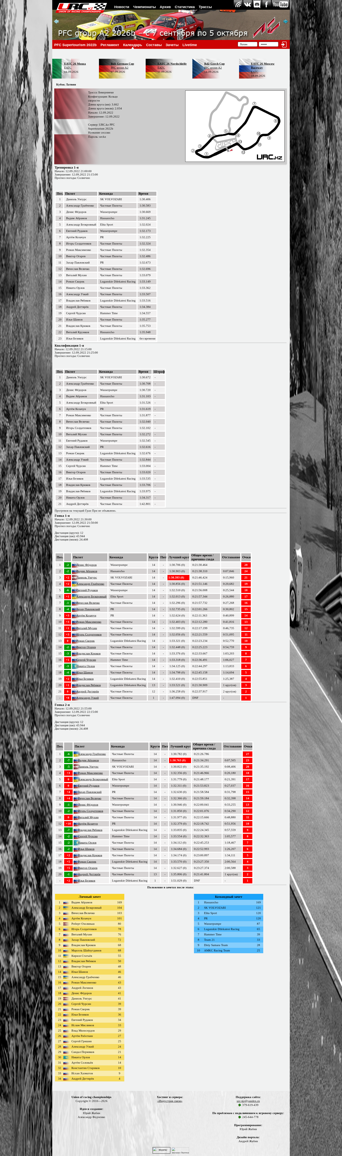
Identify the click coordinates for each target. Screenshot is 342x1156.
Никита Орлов (85, 666)
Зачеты (172, 45)
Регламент (110, 45)
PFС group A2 (119, 67)
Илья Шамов (84, 672)
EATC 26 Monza (75, 63)
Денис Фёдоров (86, 564)
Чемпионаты (144, 7)
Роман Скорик (85, 640)
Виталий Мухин (86, 628)
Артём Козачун (86, 615)
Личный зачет (90, 897)
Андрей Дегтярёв (87, 691)
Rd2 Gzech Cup (214, 63)
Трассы (205, 7)
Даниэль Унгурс (86, 577)
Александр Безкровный (91, 596)
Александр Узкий (87, 697)
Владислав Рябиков (88, 685)
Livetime (189, 45)
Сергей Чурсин (86, 659)
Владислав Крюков (88, 653)
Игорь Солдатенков (89, 634)
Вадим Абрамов (86, 571)
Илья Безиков (85, 678)
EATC (67, 67)
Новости (121, 7)
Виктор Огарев (86, 647)
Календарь (132, 45)
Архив (165, 7)
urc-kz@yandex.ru (248, 1101)
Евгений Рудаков (87, 590)
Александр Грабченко (90, 583)
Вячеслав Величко (88, 602)
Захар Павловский (88, 609)
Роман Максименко (88, 621)
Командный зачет (228, 897)
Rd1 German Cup (122, 63)
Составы (154, 45)
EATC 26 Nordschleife (172, 63)
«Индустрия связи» (169, 1101)
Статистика (185, 7)
